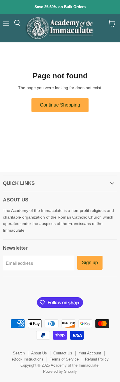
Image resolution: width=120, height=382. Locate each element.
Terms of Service (64, 359)
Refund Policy (97, 359)
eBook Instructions (27, 359)
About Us (39, 353)
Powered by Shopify (60, 371)
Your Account (90, 353)
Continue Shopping (60, 104)
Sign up (90, 262)
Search (19, 353)
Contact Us (62, 353)
